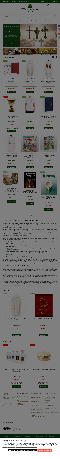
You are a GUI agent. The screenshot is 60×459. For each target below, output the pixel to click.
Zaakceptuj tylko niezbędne (17, 450)
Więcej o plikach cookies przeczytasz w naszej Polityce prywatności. (19, 447)
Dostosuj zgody (31, 450)
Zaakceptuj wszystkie (45, 450)
